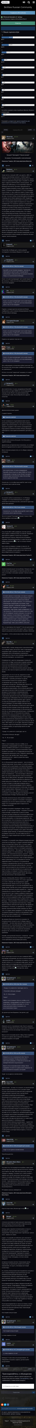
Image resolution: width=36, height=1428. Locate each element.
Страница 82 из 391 (18, 130)
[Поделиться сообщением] (33, 138)
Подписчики (16, 1392)
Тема (6, 1421)
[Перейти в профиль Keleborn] (3, 170)
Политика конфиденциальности (20, 1421)
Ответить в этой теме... (12, 1386)
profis (8, 1020)
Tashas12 (9, 526)
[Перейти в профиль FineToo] (3, 564)
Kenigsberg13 (11, 978)
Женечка (7, 19)
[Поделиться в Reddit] (2, 1404)
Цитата (8, 165)
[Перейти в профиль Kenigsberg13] (3, 978)
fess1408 (9, 1082)
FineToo (9, 563)
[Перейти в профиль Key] (3, 405)
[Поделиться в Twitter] (5, 1404)
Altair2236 (9, 1139)
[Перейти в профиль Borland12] (3, 261)
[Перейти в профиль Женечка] (3, 137)
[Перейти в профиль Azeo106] (3, 1203)
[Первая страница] (2, 132)
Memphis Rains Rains (13, 1162)
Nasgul (8, 1216)
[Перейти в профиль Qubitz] (3, 1344)
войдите (11, 121)
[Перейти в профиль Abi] (3, 951)
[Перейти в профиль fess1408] (3, 1083)
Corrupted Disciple (12, 321)
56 (3, 107)
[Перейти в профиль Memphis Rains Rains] (3, 1163)
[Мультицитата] (3, 166)
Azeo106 (9, 1203)
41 (33, 1392)
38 (3, 84)
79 (3, 77)
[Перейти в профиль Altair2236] (3, 1140)
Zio (7, 291)
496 (3, 47)
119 (3, 116)
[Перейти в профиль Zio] (3, 291)
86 (3, 69)
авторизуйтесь (24, 1378)
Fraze (8, 347)
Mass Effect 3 (23, 19)
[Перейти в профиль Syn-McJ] (3, 643)
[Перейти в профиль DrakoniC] (3, 245)
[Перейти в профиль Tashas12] (3, 527)
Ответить (18, 23)
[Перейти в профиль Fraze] (3, 348)
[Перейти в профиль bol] (3, 586)
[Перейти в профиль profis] (3, 1021)
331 (3, 54)
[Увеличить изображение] (18, 147)
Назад (5, 129)
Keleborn (9, 169)
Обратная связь (17, 1422)
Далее (30, 129)
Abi (7, 951)
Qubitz (8, 1343)
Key (7, 404)
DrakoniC (9, 244)
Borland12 (9, 260)
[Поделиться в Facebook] (8, 1404)
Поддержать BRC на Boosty (18, 12)
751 (3, 39)
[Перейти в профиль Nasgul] (3, 1217)
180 (3, 62)
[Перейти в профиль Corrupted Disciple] (3, 321)
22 (3, 99)
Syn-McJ (9, 642)
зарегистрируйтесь (21, 121)
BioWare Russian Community (18, 7)
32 (3, 92)
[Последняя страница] (34, 130)
